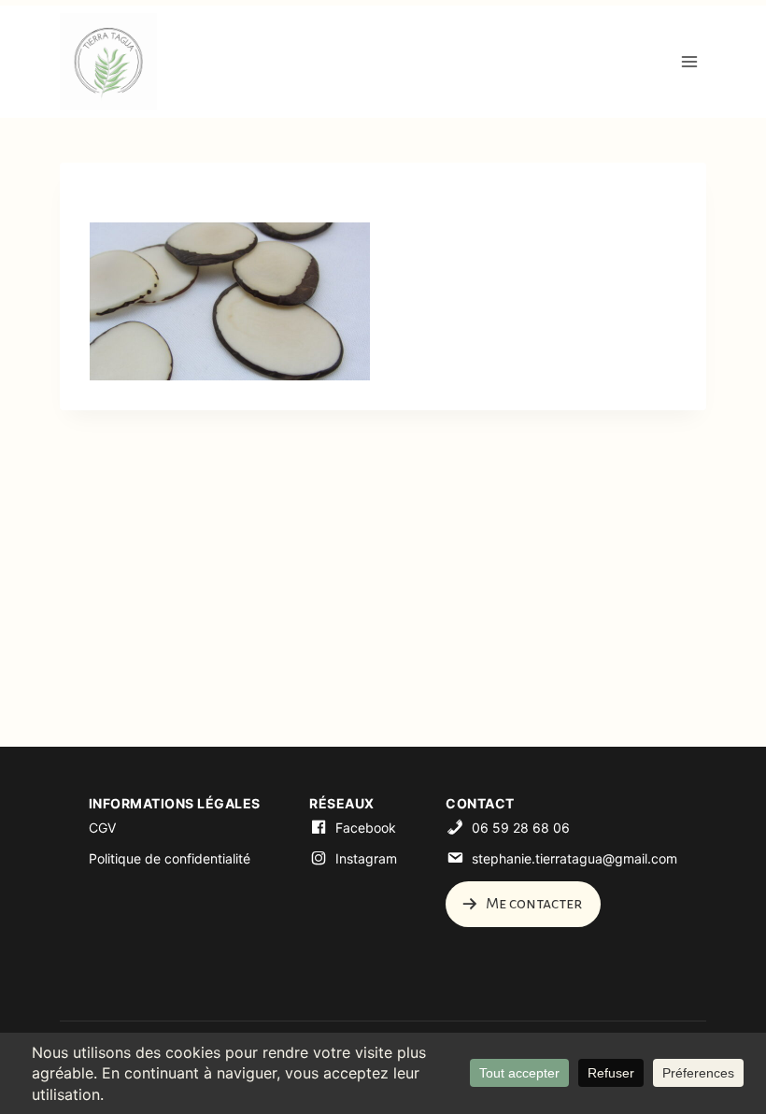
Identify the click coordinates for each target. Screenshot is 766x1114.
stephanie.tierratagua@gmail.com (574, 858)
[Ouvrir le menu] (689, 61)
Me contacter (532, 903)
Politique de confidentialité (169, 858)
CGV (102, 828)
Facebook (365, 828)
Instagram (366, 858)
